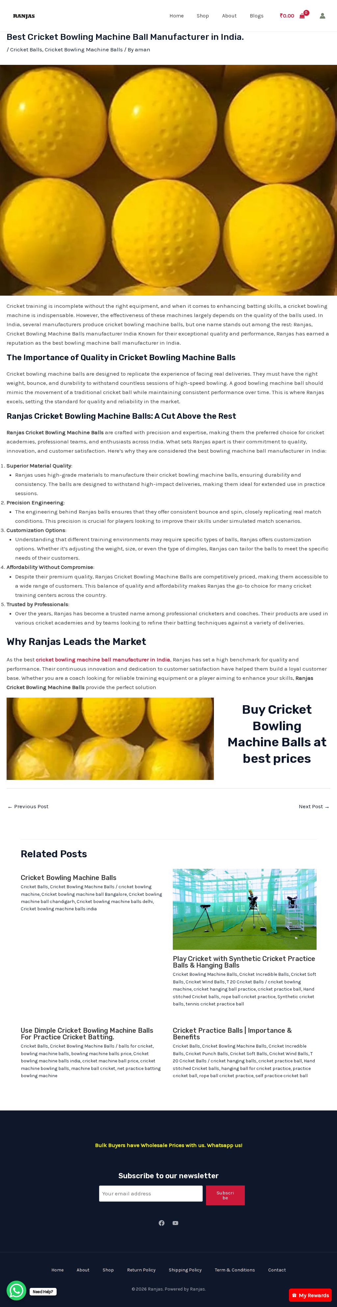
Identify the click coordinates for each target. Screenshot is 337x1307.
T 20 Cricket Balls (245, 982)
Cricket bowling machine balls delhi (115, 901)
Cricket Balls (26, 49)
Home (176, 16)
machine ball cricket (93, 1068)
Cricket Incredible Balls (264, 974)
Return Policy (141, 1270)
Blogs (257, 16)
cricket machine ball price (110, 1061)
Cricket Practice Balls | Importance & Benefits (232, 1034)
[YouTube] (175, 1223)
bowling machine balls (45, 1053)
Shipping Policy (185, 1270)
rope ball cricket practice (248, 997)
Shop (203, 16)
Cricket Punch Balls (207, 1053)
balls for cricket (135, 1046)
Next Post (314, 806)
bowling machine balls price (101, 1053)
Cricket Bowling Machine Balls (84, 49)
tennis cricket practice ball (215, 1004)
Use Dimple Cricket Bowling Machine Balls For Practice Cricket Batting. (87, 1034)
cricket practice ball (279, 989)
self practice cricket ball (281, 1076)
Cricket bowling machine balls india (59, 909)
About (229, 16)
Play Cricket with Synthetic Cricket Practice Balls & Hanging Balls (244, 962)
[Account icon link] (322, 16)
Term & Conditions (235, 1270)
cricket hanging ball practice (225, 989)
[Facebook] (162, 1223)
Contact (277, 1270)
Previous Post (27, 806)
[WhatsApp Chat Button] (16, 1290)
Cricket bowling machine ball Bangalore (84, 894)
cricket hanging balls (233, 1061)
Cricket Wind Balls (205, 982)
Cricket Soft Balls (248, 1053)
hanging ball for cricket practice (256, 1068)
